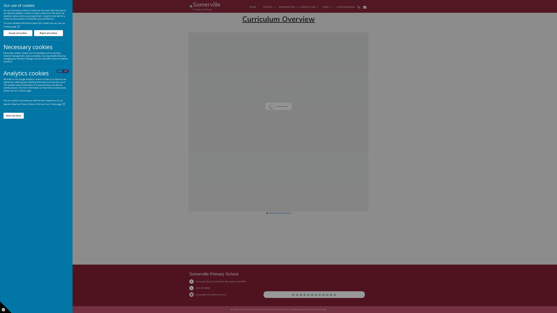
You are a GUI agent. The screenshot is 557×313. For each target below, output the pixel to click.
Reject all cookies (48, 33)
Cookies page (9, 26)
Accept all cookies (18, 33)
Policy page (56, 104)
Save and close (13, 115)
